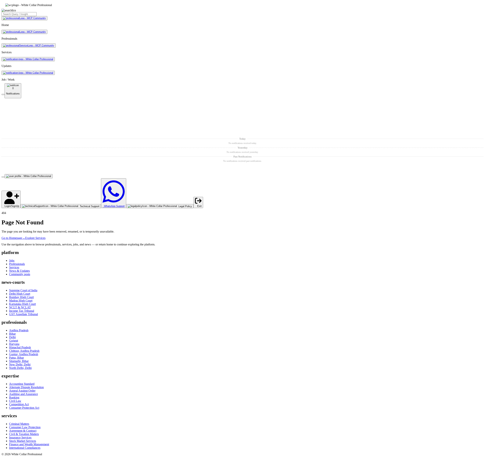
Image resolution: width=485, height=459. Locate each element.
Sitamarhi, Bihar (19, 361)
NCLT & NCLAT (20, 307)
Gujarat (13, 340)
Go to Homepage (13, 238)
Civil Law (15, 400)
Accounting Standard (21, 383)
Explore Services (35, 238)
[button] (242, 117)
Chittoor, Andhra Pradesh (24, 350)
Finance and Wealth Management (29, 444)
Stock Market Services (22, 440)
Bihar (12, 333)
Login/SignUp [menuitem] (11, 206)
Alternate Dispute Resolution (26, 387)
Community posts (19, 274)
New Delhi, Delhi (20, 364)
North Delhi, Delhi (20, 367)
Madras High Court (20, 300)
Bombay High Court (21, 297)
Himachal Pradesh (20, 347)
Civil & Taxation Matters (24, 434)
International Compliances (24, 447)
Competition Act (19, 404)
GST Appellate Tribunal (23, 314)
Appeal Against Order (22, 390)
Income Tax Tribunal (21, 310)
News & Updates (19, 270)
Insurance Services (20, 437)
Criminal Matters (19, 423)
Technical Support (88, 206)
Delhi (12, 337)
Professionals (17, 264)
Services (14, 267)
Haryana (14, 344)
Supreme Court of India (23, 290)
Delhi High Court (19, 293)
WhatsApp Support (113, 206)
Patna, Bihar (16, 357)
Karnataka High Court (22, 304)
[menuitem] (61, 206)
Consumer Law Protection (25, 427)
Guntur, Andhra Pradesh (23, 354)
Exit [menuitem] (198, 206)
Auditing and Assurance (23, 394)
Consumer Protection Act (24, 407)
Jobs (11, 260)
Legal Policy (184, 206)
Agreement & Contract (22, 430)
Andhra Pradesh (18, 330)
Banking (14, 397)
